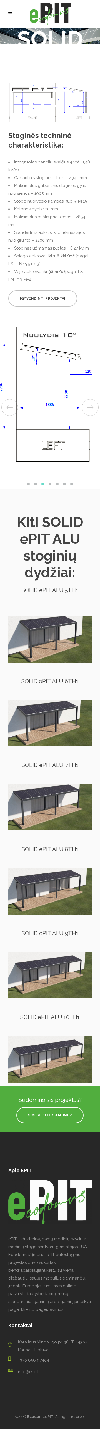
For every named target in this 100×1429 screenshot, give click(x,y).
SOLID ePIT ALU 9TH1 (50, 938)
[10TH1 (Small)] (50, 1064)
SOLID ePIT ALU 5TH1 (50, 595)
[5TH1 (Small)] (50, 644)
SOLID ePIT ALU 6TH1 (50, 686)
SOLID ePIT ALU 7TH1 (50, 769)
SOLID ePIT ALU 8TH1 (50, 854)
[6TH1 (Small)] (50, 728)
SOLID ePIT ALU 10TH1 (50, 1022)
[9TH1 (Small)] (50, 980)
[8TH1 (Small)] (50, 896)
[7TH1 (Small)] (50, 812)
